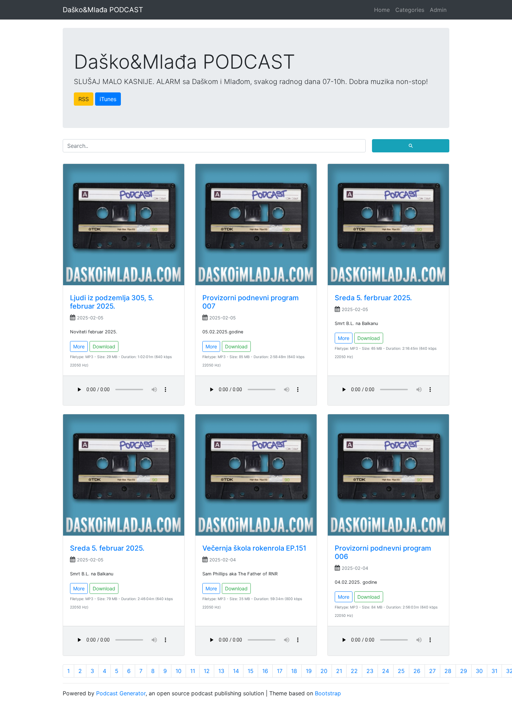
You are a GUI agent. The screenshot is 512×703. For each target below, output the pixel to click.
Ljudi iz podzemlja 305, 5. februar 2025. (112, 302)
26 (416, 670)
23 (369, 670)
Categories (409, 9)
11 (192, 670)
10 (178, 670)
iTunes (108, 99)
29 (463, 670)
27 (432, 670)
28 (447, 670)
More (79, 346)
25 (401, 670)
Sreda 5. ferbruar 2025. (373, 298)
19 (309, 670)
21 (339, 670)
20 (323, 670)
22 (354, 670)
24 (385, 670)
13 (221, 670)
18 (294, 670)
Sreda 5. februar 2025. (107, 548)
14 (236, 670)
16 (265, 670)
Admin (438, 9)
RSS (83, 99)
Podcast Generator (121, 693)
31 (494, 670)
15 (251, 670)
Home (382, 9)
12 (207, 670)
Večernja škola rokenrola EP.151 (254, 548)
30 (479, 670)
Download (104, 346)
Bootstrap (328, 693)
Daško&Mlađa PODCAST (103, 10)
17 (279, 670)
